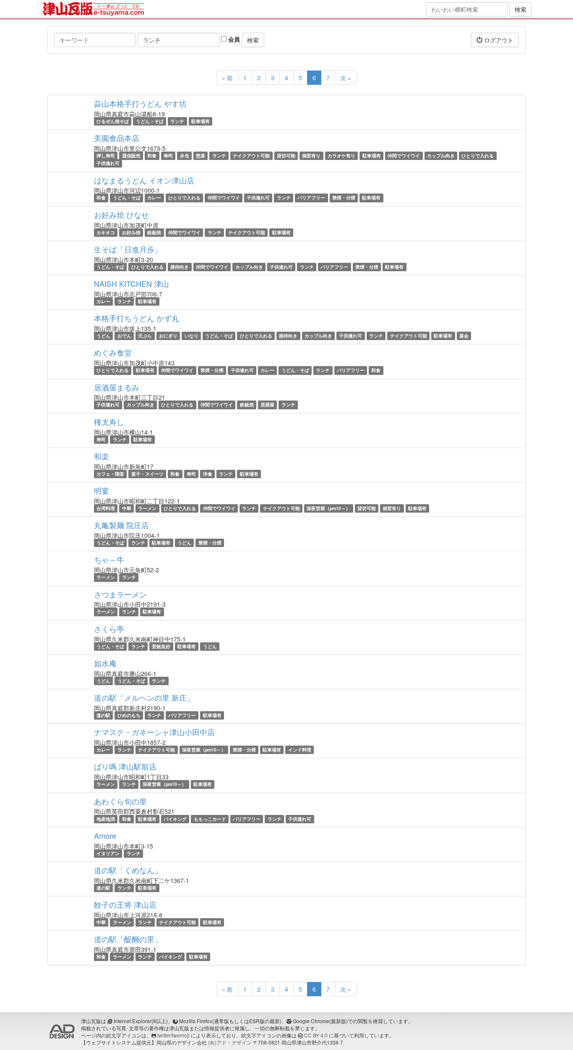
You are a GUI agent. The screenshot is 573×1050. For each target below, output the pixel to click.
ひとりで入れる (477, 155)
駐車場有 (200, 121)
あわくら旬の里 (120, 801)
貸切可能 (286, 155)
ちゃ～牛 (109, 559)
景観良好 (161, 646)
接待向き (179, 267)
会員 (233, 39)
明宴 (101, 490)
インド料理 (299, 749)
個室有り (311, 155)
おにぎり (168, 336)
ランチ (177, 121)
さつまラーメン (120, 594)
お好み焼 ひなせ (121, 214)
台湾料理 (105, 508)
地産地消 (105, 819)
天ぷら (145, 336)
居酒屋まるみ (116, 387)
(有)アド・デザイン (230, 1042)
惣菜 (200, 155)
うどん (103, 336)
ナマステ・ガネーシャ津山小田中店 (154, 731)
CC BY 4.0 (316, 1035)
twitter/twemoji (173, 1035)
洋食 (207, 474)
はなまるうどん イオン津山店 (144, 180)
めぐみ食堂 (113, 352)
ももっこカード (210, 819)
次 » (345, 77)
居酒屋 (267, 405)
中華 (126, 508)
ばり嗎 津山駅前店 (125, 766)
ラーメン (147, 508)
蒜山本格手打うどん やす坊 (140, 103)
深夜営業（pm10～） (328, 508)
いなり (191, 336)
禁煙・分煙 (343, 198)
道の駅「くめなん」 (128, 869)
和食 (151, 155)
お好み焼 (131, 232)
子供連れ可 (108, 163)
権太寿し (109, 421)
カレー (154, 198)
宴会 (464, 336)
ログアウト (497, 40)
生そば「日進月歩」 (128, 249)
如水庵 (105, 662)
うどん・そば (150, 121)
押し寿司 (105, 155)
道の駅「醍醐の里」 (128, 938)
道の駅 (103, 715)
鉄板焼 (154, 232)
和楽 (101, 455)
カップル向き (441, 155)
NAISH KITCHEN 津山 (131, 283)
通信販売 (131, 155)
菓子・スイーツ (147, 474)
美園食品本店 (116, 137)
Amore (105, 835)
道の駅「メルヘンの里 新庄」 (144, 697)
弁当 (184, 155)
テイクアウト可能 (251, 155)
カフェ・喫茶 (110, 474)
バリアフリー (311, 198)
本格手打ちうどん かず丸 (136, 317)
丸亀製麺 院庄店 (121, 524)
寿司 (168, 155)
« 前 (227, 77)
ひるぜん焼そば (112, 121)
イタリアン (108, 853)
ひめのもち (129, 715)
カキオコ (105, 232)
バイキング (175, 819)
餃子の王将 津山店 (125, 904)
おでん (124, 336)
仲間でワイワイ (404, 155)
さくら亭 (109, 628)
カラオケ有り (341, 155)
